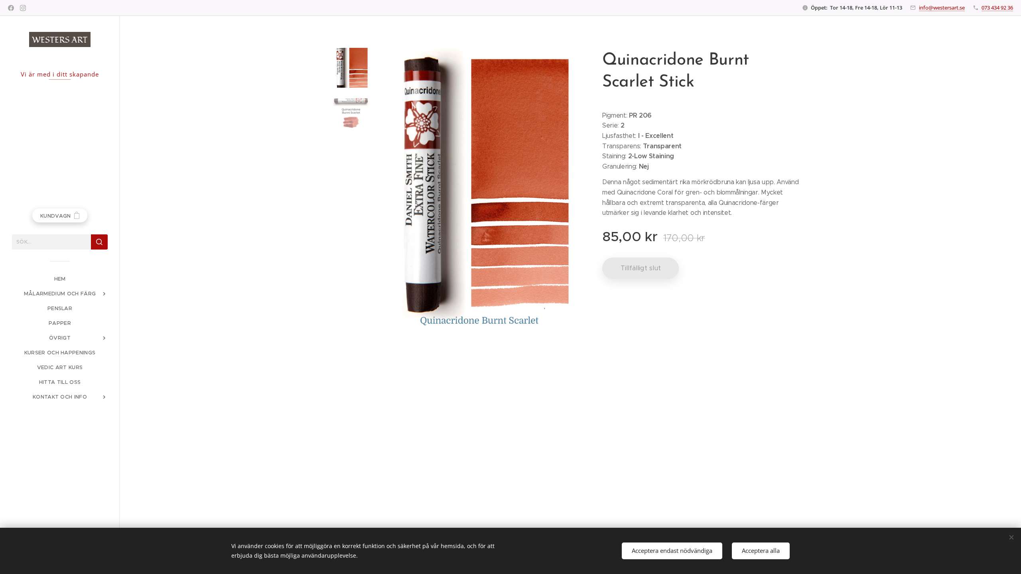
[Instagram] (23, 8)
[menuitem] (59, 278)
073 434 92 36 (997, 7)
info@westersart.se (942, 7)
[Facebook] (11, 8)
